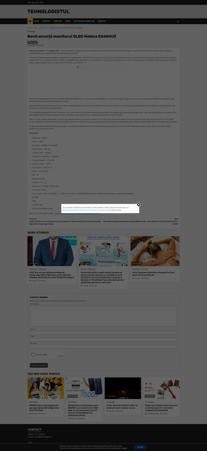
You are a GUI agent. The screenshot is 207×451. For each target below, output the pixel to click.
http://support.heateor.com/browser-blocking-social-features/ (85, 210)
